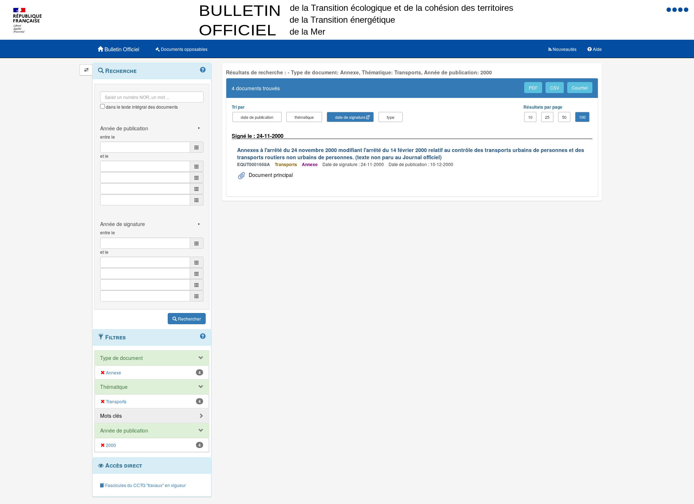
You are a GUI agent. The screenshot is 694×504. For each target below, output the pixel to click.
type (390, 117)
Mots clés (111, 415)
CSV (554, 87)
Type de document (121, 357)
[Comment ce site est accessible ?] (669, 9)
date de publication (257, 117)
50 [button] (564, 117)
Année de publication (124, 430)
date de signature (350, 117)
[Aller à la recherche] (681, 9)
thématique (304, 117)
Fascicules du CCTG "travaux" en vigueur (145, 485)
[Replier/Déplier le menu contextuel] (86, 69)
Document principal (270, 174)
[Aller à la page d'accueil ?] (686, 9)
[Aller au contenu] (675, 9)
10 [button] (530, 117)
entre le (107, 137)
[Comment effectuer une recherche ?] (203, 70)
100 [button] (582, 117)
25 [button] (547, 117)
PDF (533, 87)
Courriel (580, 87)
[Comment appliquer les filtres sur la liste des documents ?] (203, 336)
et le (104, 156)
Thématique (114, 386)
